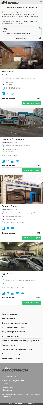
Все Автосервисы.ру (13, 2)
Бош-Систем (8, 71)
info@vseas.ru (7, 383)
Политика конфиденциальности (13, 394)
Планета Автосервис (13, 139)
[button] (40, 28)
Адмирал (7, 273)
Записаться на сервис (31, 103)
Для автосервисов (9, 376)
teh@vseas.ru (7, 390)
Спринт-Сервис (10, 206)
